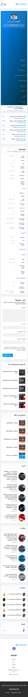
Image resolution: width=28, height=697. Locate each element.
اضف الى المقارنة (14, 25)
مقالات (13, 665)
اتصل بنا (7, 692)
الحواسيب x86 (13, 674)
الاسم (24, 324)
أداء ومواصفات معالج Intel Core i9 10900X (15, 107)
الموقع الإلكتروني (21, 339)
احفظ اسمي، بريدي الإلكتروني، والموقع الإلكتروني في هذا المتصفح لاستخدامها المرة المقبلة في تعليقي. (14, 349)
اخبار (13, 662)
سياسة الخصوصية (16, 692)
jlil (18, 689)
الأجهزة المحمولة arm (13, 671)
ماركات (14, 667)
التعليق (23, 307)
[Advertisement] (14, 43)
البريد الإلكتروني (21, 331)
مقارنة (13, 659)
